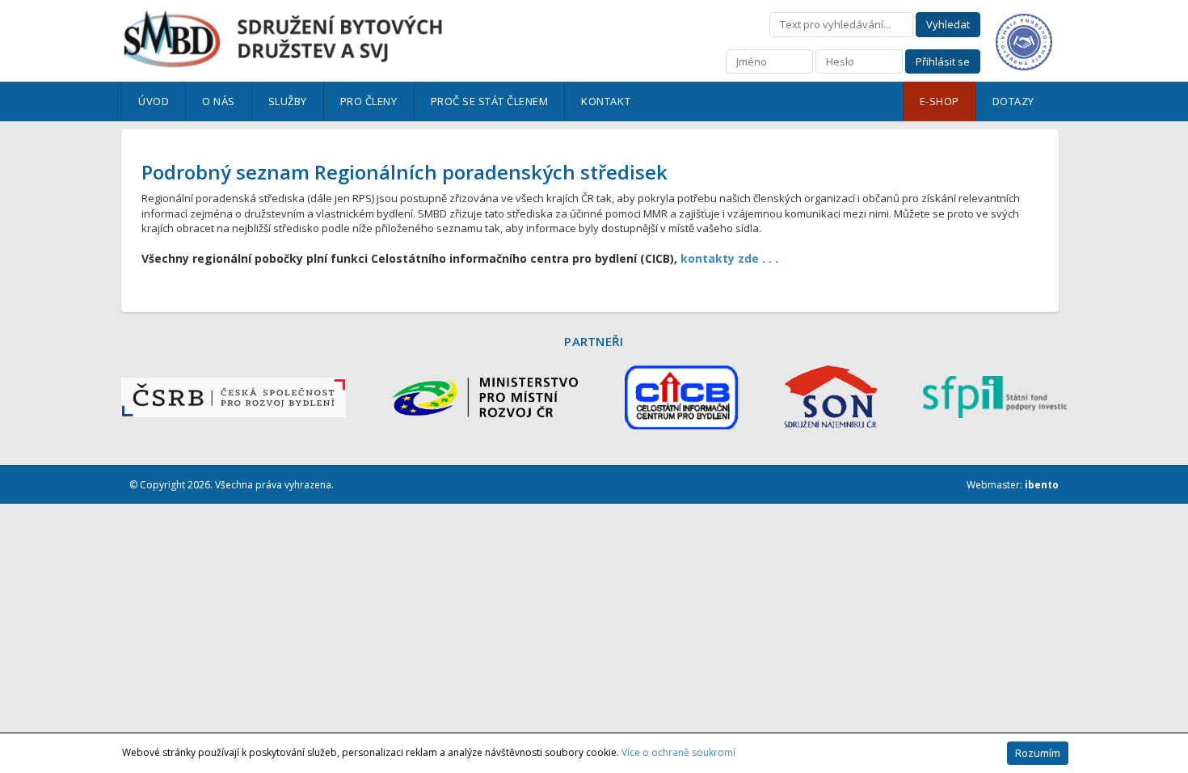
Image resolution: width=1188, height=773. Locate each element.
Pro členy (369, 101)
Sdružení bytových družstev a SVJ (282, 39)
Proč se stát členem (490, 101)
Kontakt (605, 101)
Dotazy (1013, 101)
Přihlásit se (943, 61)
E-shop (939, 101)
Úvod (153, 101)
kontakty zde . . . (729, 258)
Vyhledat (948, 24)
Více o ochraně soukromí (678, 752)
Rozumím (1037, 753)
